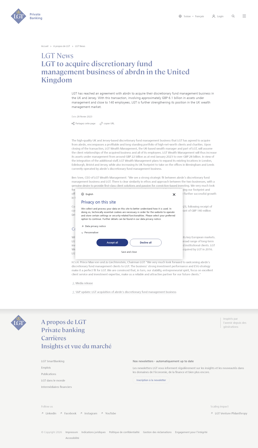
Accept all (112, 242)
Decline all (146, 242)
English (89, 194)
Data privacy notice (95, 226)
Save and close (129, 252)
